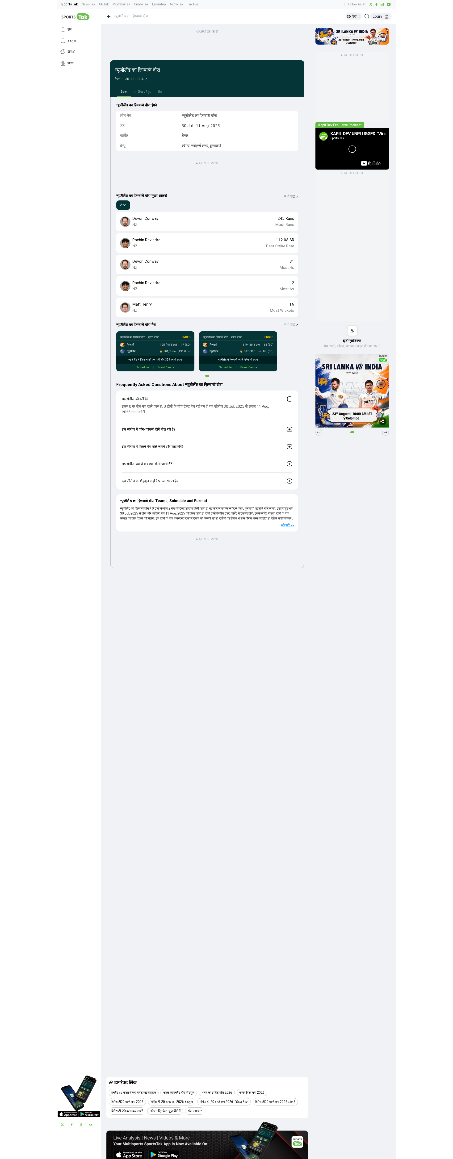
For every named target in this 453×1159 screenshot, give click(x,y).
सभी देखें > (291, 196)
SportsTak (69, 4)
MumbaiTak (121, 4)
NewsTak (88, 4)
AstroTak (176, 4)
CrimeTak (141, 4)
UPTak (104, 4)
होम (69, 29)
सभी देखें (291, 324)
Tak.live (192, 4)
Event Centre (166, 367)
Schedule (142, 367)
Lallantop (159, 4)
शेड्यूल (71, 40)
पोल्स (70, 63)
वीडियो (71, 52)
